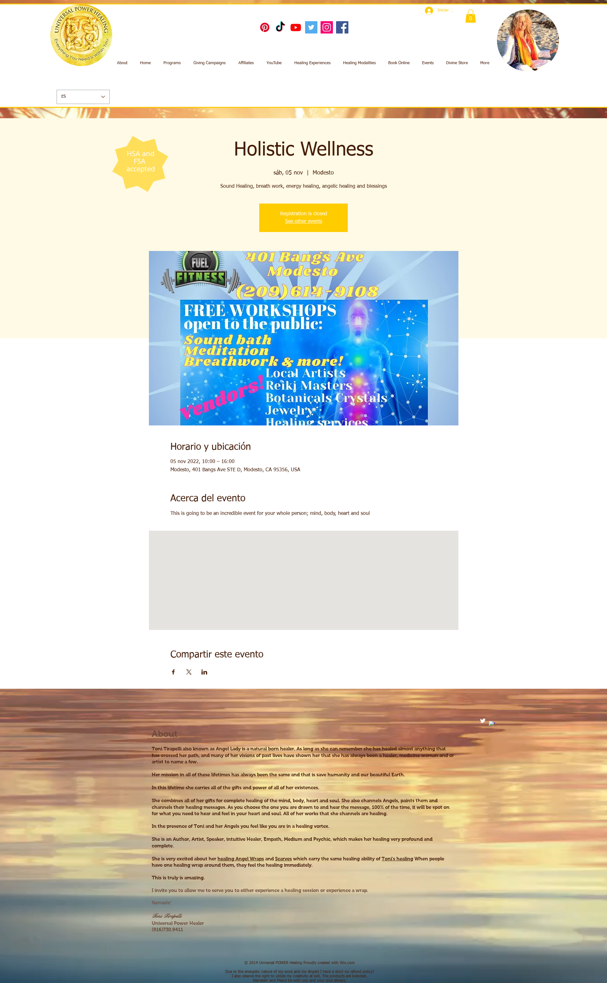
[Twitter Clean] (483, 720)
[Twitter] (311, 27)
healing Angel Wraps (241, 858)
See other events (303, 221)
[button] (470, 16)
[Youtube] (296, 27)
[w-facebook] (492, 724)
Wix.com (347, 963)
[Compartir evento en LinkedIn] (204, 672)
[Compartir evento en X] (189, 672)
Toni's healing (397, 858)
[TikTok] (280, 27)
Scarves (283, 858)
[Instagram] (327, 27)
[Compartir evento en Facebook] (173, 672)
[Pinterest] (265, 27)
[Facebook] (342, 27)
